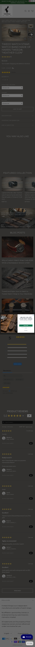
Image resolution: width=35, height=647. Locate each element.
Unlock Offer (26, 325)
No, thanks (25, 330)
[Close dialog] (33, 315)
